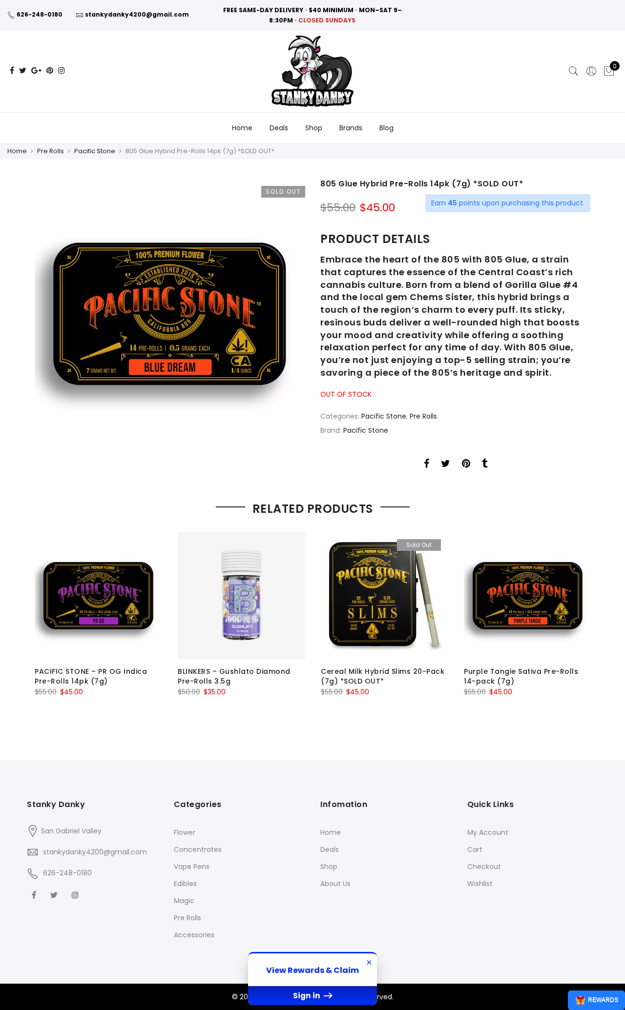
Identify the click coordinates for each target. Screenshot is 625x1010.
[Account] (591, 71)
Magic (184, 901)
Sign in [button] (307, 995)
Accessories (194, 935)
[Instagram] (76, 895)
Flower (184, 832)
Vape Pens (191, 866)
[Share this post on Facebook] (426, 465)
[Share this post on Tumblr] (484, 465)
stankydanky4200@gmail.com (137, 14)
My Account (487, 832)
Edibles (185, 884)
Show (596, 1000)
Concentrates (198, 849)
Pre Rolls (50, 151)
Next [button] (581, 624)
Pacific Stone (94, 151)
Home (242, 128)
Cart (474, 849)
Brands (350, 128)
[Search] (574, 71)
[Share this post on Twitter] (445, 465)
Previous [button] (43, 624)
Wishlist (480, 884)
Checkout (484, 866)
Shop (313, 128)
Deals (279, 128)
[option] (170, 313)
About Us (335, 884)
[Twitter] (55, 895)
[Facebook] (35, 895)
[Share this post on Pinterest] (466, 465)
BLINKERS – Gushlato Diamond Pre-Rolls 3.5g (234, 676)
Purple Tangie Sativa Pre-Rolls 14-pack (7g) (521, 676)
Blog (386, 128)
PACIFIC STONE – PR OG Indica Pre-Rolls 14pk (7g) (91, 676)
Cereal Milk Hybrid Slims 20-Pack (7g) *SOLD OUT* (382, 676)
